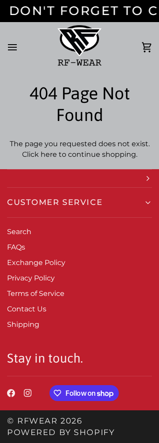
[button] (79, 178)
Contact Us (26, 309)
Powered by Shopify (60, 432)
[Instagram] (28, 393)
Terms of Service (35, 293)
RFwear (37, 420)
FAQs (16, 247)
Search (19, 231)
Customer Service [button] (54, 202)
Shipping (23, 324)
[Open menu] (20, 47)
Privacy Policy (31, 278)
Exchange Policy (36, 262)
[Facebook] (11, 393)
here (49, 154)
